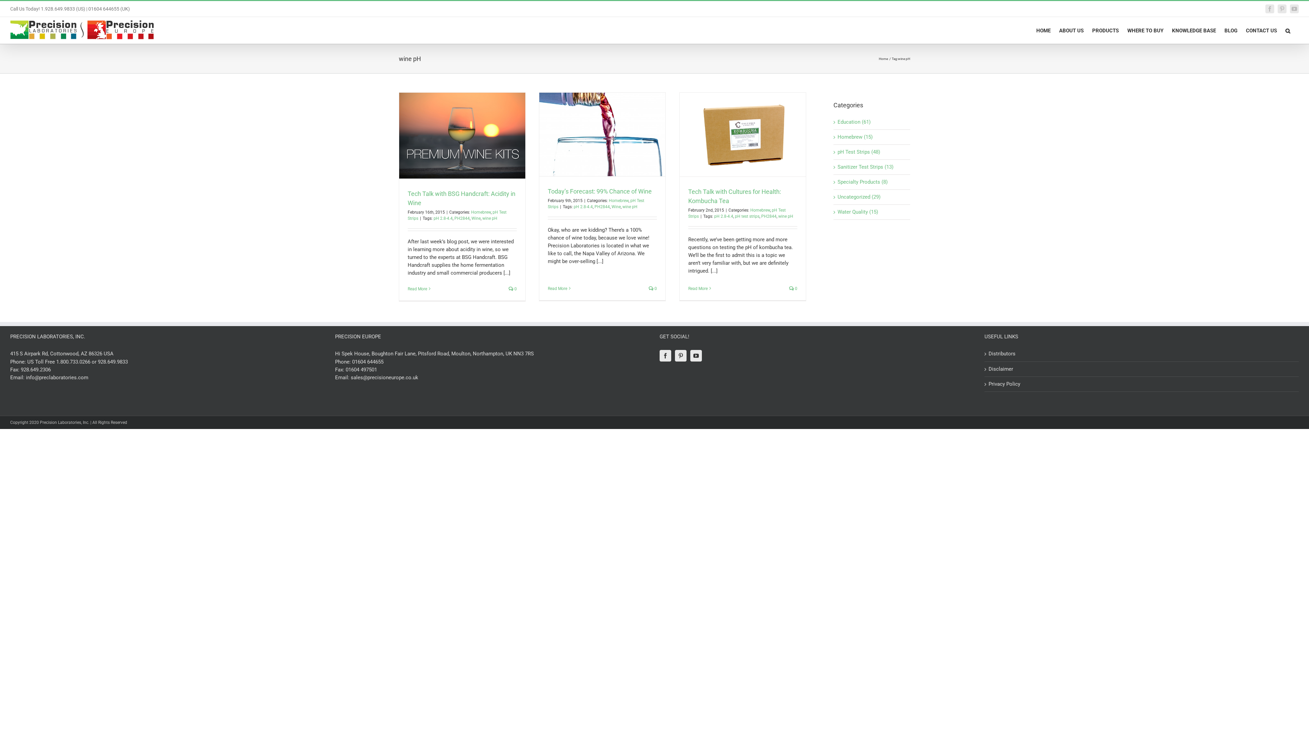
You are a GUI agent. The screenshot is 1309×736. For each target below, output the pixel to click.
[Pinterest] (681, 356)
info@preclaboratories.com (57, 377)
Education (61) (854, 122)
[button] (1287, 30)
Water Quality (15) (858, 212)
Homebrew (481, 212)
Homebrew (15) (855, 137)
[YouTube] (696, 356)
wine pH (489, 218)
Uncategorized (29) (859, 197)
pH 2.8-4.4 (443, 218)
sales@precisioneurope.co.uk (384, 377)
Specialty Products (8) (863, 182)
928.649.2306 (36, 370)
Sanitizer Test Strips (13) (865, 167)
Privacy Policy (1004, 384)
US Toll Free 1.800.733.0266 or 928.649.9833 (77, 362)
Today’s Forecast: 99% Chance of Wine (600, 191)
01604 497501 (361, 370)
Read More (417, 289)
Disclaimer (1001, 369)
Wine (476, 218)
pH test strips (747, 216)
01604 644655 (367, 362)
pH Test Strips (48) (859, 152)
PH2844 (462, 218)
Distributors (1002, 354)
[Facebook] (665, 356)
